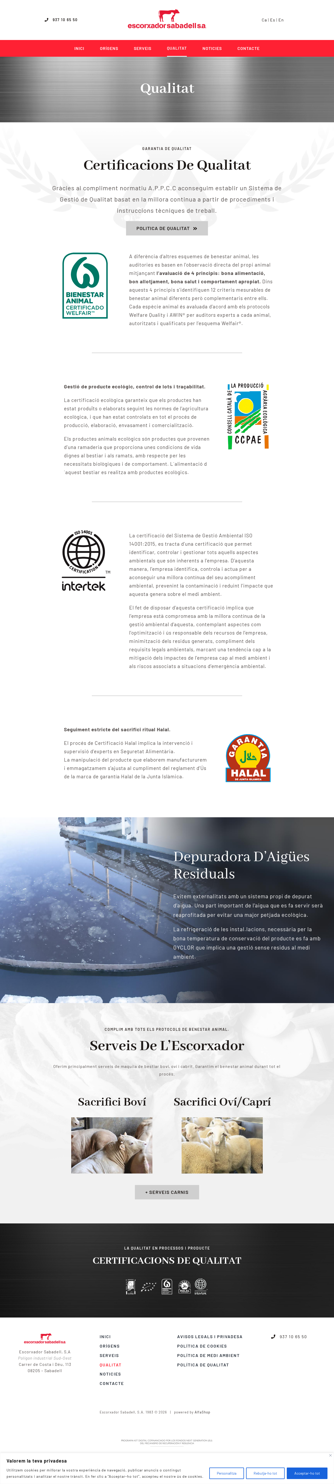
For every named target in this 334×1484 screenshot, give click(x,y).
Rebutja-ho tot (265, 1473)
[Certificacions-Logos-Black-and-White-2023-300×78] (167, 1280)
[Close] (330, 1455)
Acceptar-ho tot (307, 1473)
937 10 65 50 (63, 20)
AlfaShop (202, 1412)
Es (272, 19)
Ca (264, 19)
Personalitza (226, 1473)
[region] (167, 1468)
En (281, 19)
